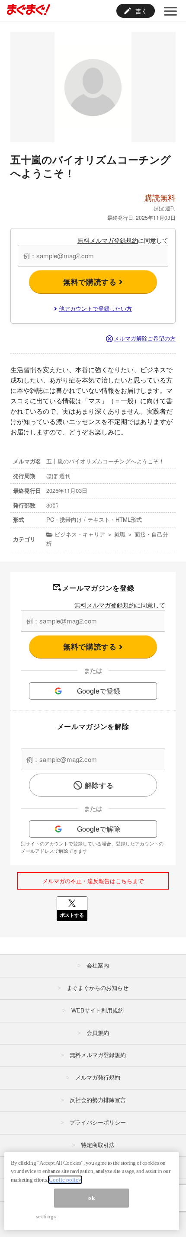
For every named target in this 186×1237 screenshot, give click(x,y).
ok (91, 1198)
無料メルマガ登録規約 (107, 240)
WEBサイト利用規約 (97, 1010)
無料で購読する (91, 281)
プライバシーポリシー (98, 1122)
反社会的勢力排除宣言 (98, 1100)
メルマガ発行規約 (97, 1077)
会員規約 (98, 1033)
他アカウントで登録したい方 (95, 308)
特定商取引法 (98, 1145)
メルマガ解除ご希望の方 (145, 338)
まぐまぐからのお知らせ (97, 988)
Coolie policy (65, 1179)
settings (46, 1216)
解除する (99, 785)
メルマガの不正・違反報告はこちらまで (93, 881)
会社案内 (98, 965)
